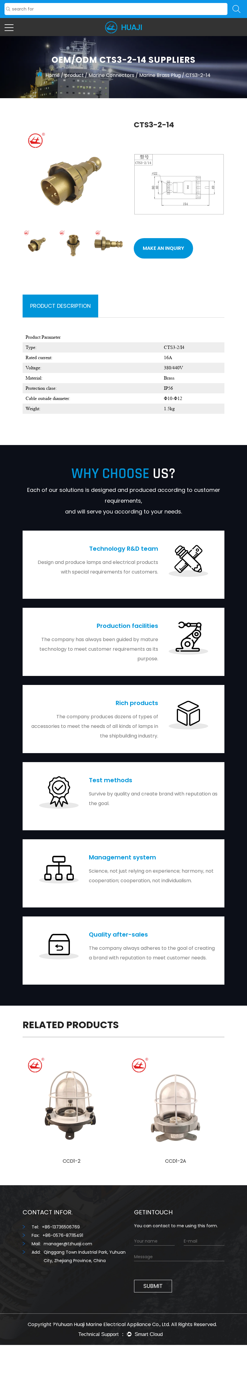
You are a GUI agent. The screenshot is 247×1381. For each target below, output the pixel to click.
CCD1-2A (175, 1161)
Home (52, 75)
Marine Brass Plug (160, 75)
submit (153, 1286)
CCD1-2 (71, 1161)
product (74, 75)
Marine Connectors (111, 75)
